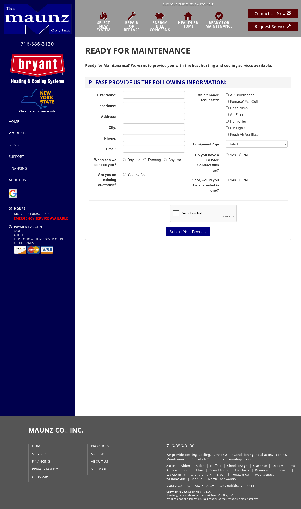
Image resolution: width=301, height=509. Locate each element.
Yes (130, 174)
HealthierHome (188, 24)
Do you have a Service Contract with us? (207, 162)
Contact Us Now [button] (271, 13)
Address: (108, 116)
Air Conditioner (242, 95)
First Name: (106, 94)
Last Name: (106, 105)
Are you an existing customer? (107, 179)
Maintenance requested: (208, 97)
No (143, 174)
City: (112, 127)
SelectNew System (103, 26)
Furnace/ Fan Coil (244, 101)
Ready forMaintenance (219, 24)
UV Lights (237, 127)
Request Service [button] (271, 26)
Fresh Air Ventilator (245, 134)
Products (17, 133)
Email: (111, 148)
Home (14, 121)
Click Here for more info (37, 111)
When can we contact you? (105, 162)
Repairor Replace (132, 26)
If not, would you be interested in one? (205, 185)
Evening (154, 159)
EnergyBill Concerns (160, 26)
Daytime (133, 159)
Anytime (174, 159)
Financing (18, 168)
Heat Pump (239, 108)
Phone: (110, 138)
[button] (188, 231)
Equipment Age (206, 144)
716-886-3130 (180, 446)
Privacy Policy (45, 469)
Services (16, 145)
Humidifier (238, 121)
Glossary (40, 477)
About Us (17, 180)
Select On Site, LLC (199, 491)
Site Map (98, 469)
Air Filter (236, 114)
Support (16, 156)
